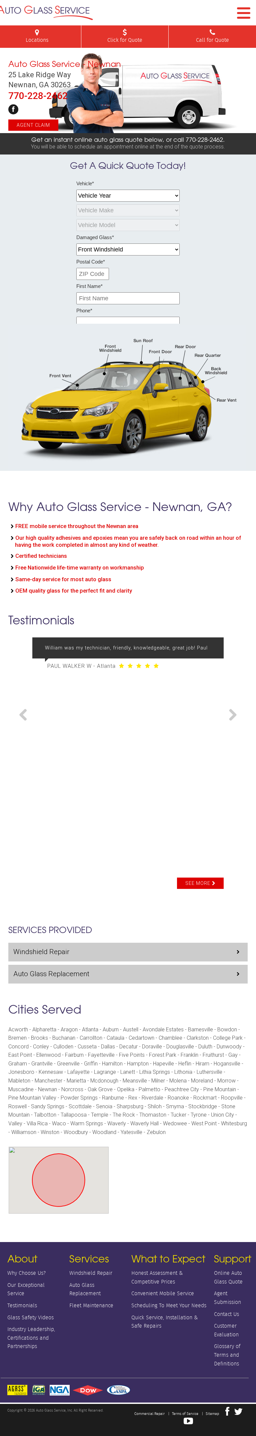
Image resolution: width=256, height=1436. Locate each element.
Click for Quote (124, 40)
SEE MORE (197, 883)
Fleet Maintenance (91, 1305)
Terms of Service (185, 1413)
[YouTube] (188, 1422)
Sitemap (212, 1413)
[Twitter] (238, 1413)
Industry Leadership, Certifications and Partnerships (31, 1337)
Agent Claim (33, 125)
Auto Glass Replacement (51, 974)
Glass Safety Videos (30, 1317)
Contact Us (226, 1314)
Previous (25, 715)
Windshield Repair (41, 952)
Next (230, 715)
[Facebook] (13, 109)
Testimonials (22, 1305)
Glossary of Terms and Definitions (227, 1354)
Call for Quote (212, 40)
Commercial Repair (149, 1413)
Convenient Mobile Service (162, 1293)
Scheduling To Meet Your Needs (168, 1305)
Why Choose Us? (26, 1273)
